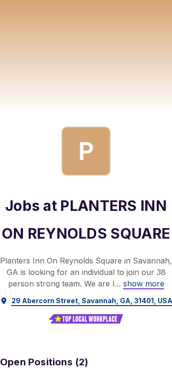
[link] (143, 283)
